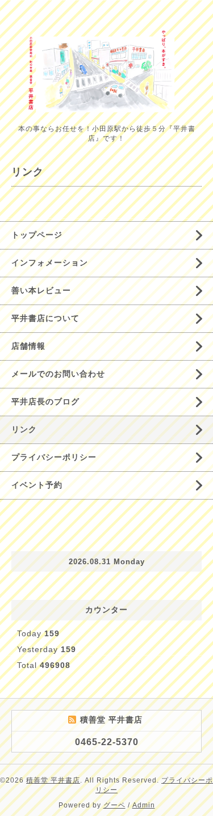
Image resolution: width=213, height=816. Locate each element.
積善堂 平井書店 (53, 780)
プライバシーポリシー (54, 457)
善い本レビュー (41, 290)
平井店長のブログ (45, 401)
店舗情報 (28, 345)
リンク (24, 429)
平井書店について (45, 318)
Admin (143, 805)
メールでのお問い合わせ (58, 373)
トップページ (36, 234)
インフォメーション (49, 262)
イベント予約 (36, 484)
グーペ (114, 805)
